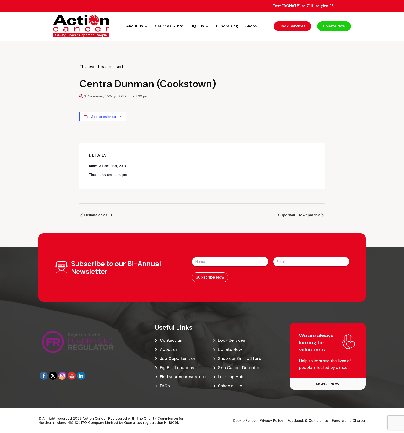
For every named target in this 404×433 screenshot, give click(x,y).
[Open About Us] (146, 26)
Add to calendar (103, 117)
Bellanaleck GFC (98, 215)
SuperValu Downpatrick (299, 215)
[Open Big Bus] (207, 26)
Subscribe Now (210, 277)
